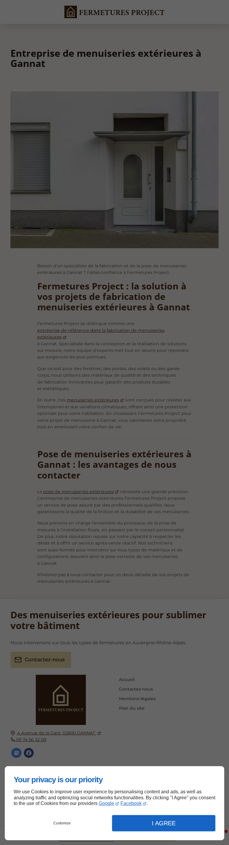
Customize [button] (62, 823)
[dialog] (114, 803)
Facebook (131, 803)
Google (106, 803)
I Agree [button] (164, 823)
